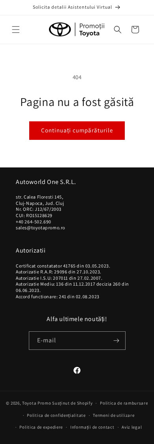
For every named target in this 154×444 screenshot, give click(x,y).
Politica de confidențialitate (56, 415)
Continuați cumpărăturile (77, 130)
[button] (15, 29)
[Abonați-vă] (116, 340)
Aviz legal (132, 427)
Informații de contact (92, 427)
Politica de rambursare (124, 403)
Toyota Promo (36, 403)
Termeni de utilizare (113, 415)
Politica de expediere (41, 427)
